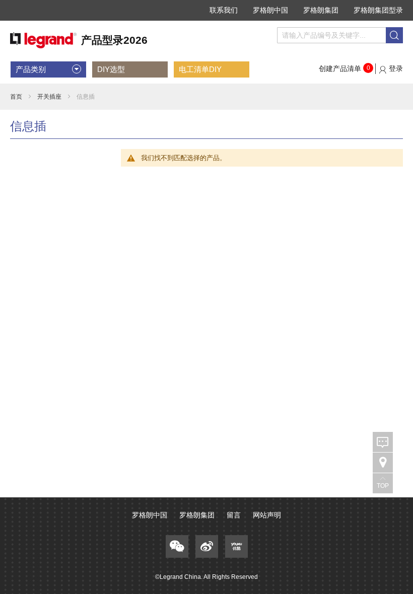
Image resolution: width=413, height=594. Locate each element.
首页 (16, 96)
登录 (396, 68)
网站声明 (267, 515)
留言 (234, 515)
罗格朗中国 (270, 10)
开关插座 (49, 96)
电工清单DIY (200, 69)
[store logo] (79, 40)
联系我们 (224, 10)
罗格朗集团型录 (378, 10)
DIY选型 (111, 69)
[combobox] (340, 35)
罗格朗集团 (320, 10)
